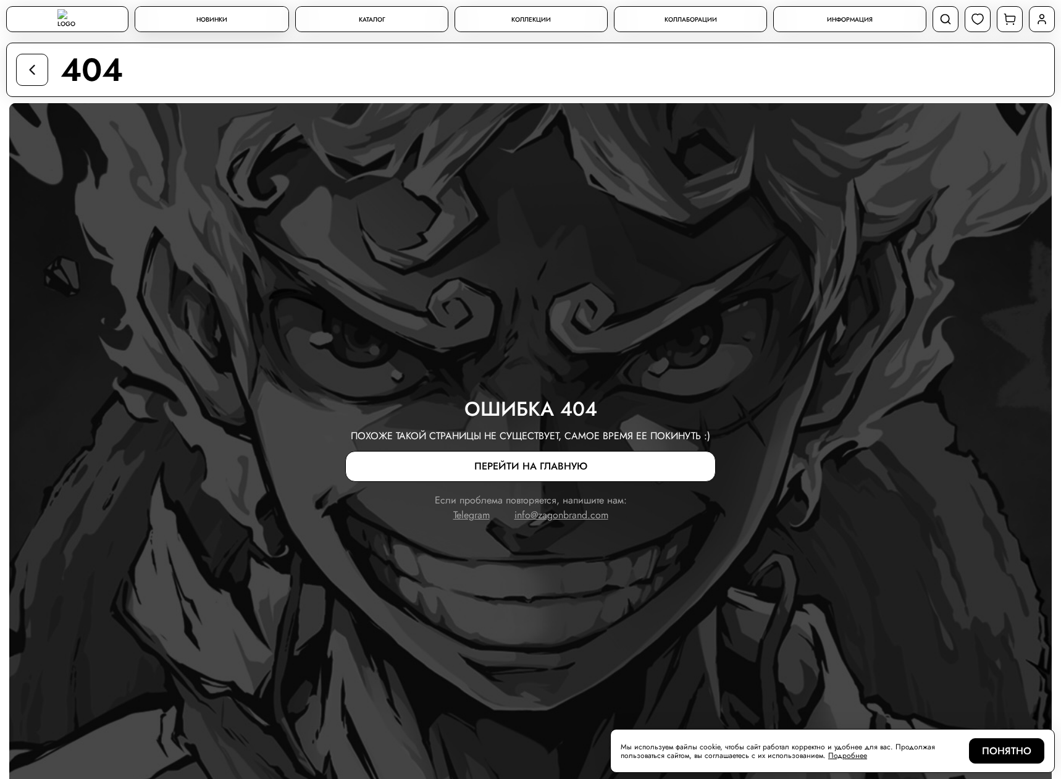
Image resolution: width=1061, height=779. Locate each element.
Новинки (211, 19)
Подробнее (847, 755)
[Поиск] (945, 19)
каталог (372, 19)
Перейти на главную (530, 466)
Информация (850, 19)
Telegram (471, 515)
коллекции (531, 19)
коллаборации (691, 19)
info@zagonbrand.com (561, 515)
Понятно (1006, 751)
